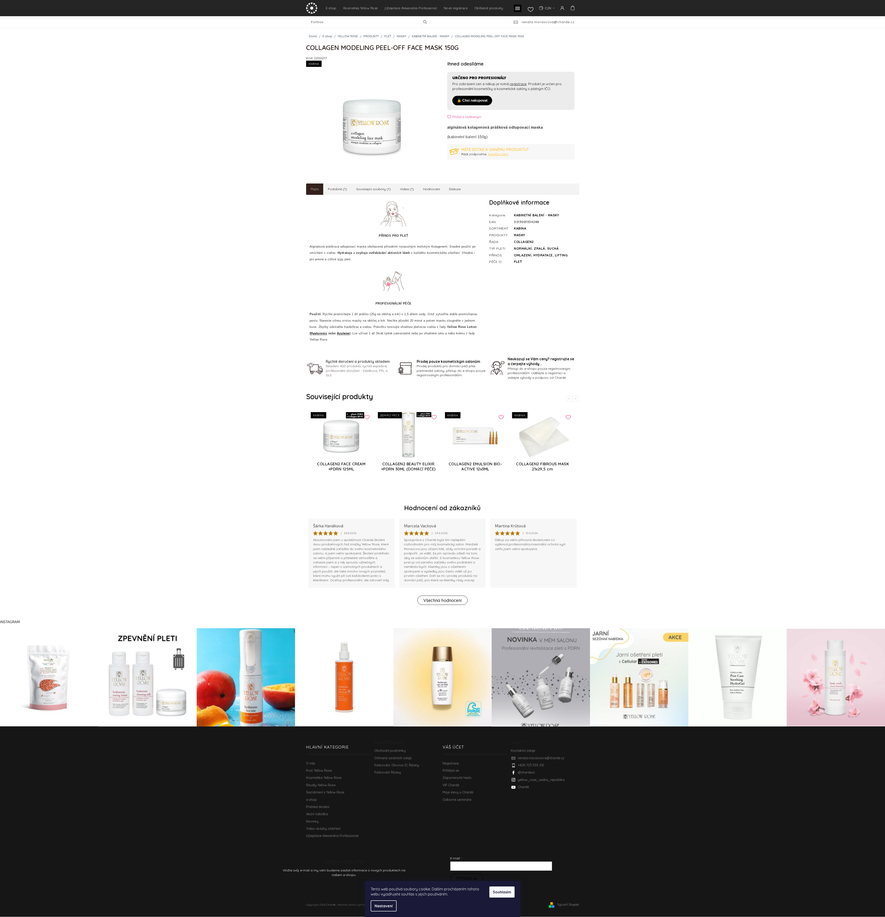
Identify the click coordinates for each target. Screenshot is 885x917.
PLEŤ (518, 262)
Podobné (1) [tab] (337, 189)
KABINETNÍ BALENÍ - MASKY (536, 215)
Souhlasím (502, 892)
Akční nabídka (317, 814)
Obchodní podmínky (390, 751)
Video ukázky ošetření (323, 829)
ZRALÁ (539, 248)
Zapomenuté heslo (457, 778)
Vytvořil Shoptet (568, 904)
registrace (518, 84)
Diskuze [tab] (455, 189)
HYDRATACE (543, 255)
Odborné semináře (457, 800)
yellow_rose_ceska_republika (541, 780)
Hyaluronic (319, 333)
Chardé (523, 787)
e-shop (311, 800)
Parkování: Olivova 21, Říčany (396, 765)
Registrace (451, 763)
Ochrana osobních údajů (393, 758)
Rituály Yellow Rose (320, 785)
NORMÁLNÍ (523, 248)
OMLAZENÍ (522, 255)
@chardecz (526, 772)
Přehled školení (317, 807)
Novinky (312, 821)
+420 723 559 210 (531, 765)
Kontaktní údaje (523, 751)
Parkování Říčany (387, 772)
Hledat (428, 22)
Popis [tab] (315, 189)
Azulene (343, 333)
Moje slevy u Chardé (458, 792)
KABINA (520, 228)
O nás (310, 763)
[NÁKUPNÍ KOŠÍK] (572, 7)
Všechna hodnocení (442, 600)
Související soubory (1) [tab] (373, 189)
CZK (548, 8)
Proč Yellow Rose (319, 770)
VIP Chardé (451, 785)
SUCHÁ (553, 248)
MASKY (519, 235)
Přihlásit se (451, 770)
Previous (570, 399)
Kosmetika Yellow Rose (324, 778)
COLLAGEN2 (524, 242)
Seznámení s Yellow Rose (325, 792)
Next (576, 399)
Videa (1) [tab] (407, 189)
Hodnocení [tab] (431, 189)
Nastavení (384, 906)
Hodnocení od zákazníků (442, 508)
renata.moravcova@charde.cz (541, 758)
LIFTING (561, 255)
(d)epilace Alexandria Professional (332, 836)
